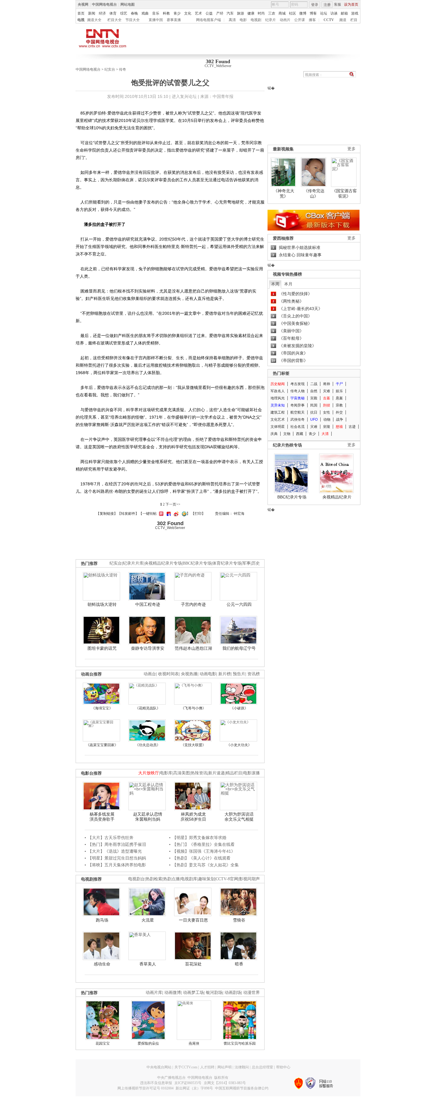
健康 (250, 13)
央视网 (83, 4)
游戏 (354, 13)
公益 (209, 13)
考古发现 (297, 384)
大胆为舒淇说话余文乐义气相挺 (239, 817)
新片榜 (224, 674)
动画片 (285, 20)
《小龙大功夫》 (239, 745)
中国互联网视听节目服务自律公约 (241, 1088)
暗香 (239, 964)
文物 (286, 434)
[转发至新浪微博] (175, 513)
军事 (246, 563)
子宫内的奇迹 (193, 604)
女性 (326, 412)
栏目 (353, 20)
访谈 (334, 13)
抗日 (313, 412)
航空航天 (297, 412)
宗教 (339, 405)
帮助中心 (283, 1067)
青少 (177, 13)
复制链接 (107, 513)
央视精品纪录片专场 (163, 563)
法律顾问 (242, 1067)
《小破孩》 (239, 708)
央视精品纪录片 (336, 497)
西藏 (299, 434)
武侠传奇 (297, 419)
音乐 (155, 13)
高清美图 (181, 773)
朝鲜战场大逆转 (102, 604)
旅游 (240, 13)
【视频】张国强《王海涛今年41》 (203, 851)
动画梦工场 (193, 992)
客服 (337, 4)
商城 (282, 13)
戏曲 (145, 13)
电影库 (166, 773)
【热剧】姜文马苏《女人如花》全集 (205, 864)
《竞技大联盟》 (193, 745)
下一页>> (173, 504)
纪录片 (270, 20)
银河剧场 (214, 992)
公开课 (299, 20)
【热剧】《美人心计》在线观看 (201, 858)
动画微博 (172, 992)
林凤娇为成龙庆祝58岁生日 (193, 817)
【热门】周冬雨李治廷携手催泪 (117, 844)
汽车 (230, 13)
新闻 (91, 13)
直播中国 (156, 20)
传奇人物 (297, 391)
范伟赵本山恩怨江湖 (193, 648)
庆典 (274, 434)
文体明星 (277, 427)
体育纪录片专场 (226, 563)
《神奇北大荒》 (283, 193)
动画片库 (154, 992)
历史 (256, 563)
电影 (243, 20)
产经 (219, 13)
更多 (351, 149)
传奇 (122, 69)
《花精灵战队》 (147, 708)
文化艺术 (277, 419)
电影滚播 (251, 773)
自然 (313, 391)
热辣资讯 (199, 773)
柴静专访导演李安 (147, 648)
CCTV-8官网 (227, 879)
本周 (275, 284)
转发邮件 (128, 513)
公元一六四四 (239, 604)
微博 (302, 13)
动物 (326, 419)
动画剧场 (233, 992)
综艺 (123, 13)
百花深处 (193, 964)
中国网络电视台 (104, 4)
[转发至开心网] (160, 513)
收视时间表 (168, 674)
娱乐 (339, 391)
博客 (313, 13)
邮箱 (344, 13)
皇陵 (326, 427)
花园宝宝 (103, 1043)
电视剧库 (189, 879)
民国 (313, 405)
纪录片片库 (133, 563)
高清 (232, 20)
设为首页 (351, 4)
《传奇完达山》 (314, 193)
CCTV (329, 20)
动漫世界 (251, 992)
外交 (339, 412)
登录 (314, 5)
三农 (271, 13)
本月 (288, 284)
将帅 (326, 384)
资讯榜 (253, 674)
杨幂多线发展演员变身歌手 (102, 817)
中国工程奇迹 (147, 604)
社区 (292, 13)
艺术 (198, 13)
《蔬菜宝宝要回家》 (102, 745)
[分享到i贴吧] (168, 513)
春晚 (134, 13)
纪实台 (109, 69)
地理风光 (277, 398)
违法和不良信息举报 (156, 1083)
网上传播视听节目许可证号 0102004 (145, 1088)
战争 (339, 419)
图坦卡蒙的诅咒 (102, 648)
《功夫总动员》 (147, 745)
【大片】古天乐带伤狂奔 (110, 837)
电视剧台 (136, 879)
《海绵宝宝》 (102, 708)
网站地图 (127, 4)
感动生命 (102, 964)
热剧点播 (171, 879)
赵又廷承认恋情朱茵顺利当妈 (147, 817)
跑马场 (102, 920)
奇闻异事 (297, 405)
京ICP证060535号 (187, 1083)
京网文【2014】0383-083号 (225, 1083)
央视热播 (189, 674)
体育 (113, 13)
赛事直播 (174, 20)
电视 (81, 20)
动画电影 (208, 674)
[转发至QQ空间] (183, 513)
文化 (187, 13)
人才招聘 (207, 1067)
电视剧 (256, 20)
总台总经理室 (262, 1067)
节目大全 (132, 20)
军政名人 (277, 391)
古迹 (352, 427)
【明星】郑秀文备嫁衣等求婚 (199, 837)
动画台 (150, 674)
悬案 (339, 398)
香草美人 (147, 964)
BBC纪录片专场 (291, 497)
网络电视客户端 (208, 20)
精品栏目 (234, 773)
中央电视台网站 (159, 1067)
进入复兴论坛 (184, 96)
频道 (342, 20)
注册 (327, 5)
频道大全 (94, 20)
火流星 (147, 920)
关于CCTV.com (185, 1067)
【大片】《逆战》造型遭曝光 (115, 851)
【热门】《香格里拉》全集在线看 (203, 844)
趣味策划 (206, 879)
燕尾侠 (194, 1043)
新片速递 (216, 773)
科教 (166, 13)
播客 (312, 20)
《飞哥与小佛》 (193, 708)
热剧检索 (154, 879)
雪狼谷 (239, 920)
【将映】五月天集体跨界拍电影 (117, 864)
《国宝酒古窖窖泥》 (344, 193)
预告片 (239, 674)
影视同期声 (249, 879)
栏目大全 (114, 20)
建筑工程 (277, 412)
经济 (102, 13)
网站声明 (224, 1067)
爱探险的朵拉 (148, 1043)
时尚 (261, 13)
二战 (313, 384)
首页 (81, 13)
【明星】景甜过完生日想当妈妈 (117, 858)
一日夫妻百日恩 (193, 920)
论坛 (323, 13)
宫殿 (313, 398)
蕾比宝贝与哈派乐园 (240, 1043)
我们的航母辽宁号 (239, 648)
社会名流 (297, 427)
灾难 (326, 391)
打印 (198, 513)
